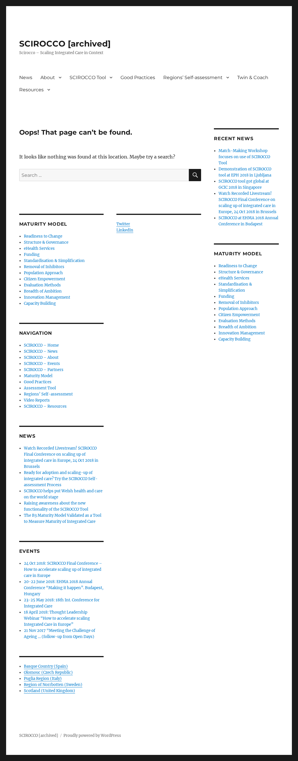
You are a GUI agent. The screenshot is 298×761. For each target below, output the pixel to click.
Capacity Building (40, 303)
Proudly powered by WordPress (92, 735)
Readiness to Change (43, 236)
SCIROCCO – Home (41, 345)
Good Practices (137, 77)
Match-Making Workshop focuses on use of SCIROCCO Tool (244, 156)
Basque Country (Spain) (46, 666)
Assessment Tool (40, 388)
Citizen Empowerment (44, 279)
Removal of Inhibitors (44, 266)
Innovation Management (47, 297)
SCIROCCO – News (41, 351)
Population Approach (43, 272)
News (25, 77)
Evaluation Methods (42, 285)
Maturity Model (38, 375)
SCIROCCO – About (41, 357)
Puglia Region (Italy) (43, 678)
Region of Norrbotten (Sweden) (53, 684)
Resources (31, 89)
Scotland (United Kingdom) (49, 690)
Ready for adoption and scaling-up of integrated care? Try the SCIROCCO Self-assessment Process (60, 478)
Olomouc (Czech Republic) (48, 672)
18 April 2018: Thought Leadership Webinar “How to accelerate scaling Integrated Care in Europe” (57, 618)
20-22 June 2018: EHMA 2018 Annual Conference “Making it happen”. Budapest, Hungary (63, 587)
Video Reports (37, 400)
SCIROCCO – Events (42, 363)
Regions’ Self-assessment (193, 77)
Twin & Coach (252, 77)
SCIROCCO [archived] (65, 44)
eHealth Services (39, 248)
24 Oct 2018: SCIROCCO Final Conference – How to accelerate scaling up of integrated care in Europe (63, 569)
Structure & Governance (46, 242)
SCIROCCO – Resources (45, 406)
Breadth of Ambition (43, 291)
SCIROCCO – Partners (43, 369)
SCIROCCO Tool (88, 77)
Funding (32, 254)
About (47, 77)
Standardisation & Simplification (54, 260)
